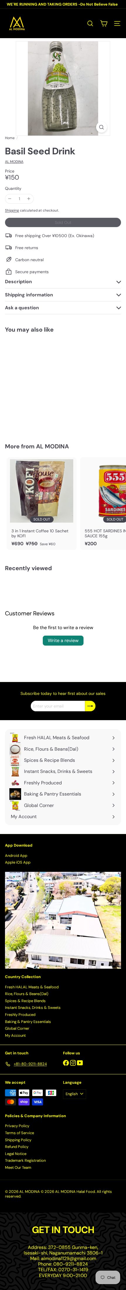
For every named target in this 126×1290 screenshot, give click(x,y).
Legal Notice (15, 1153)
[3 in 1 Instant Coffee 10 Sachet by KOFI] (41, 503)
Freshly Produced (20, 1014)
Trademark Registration (25, 1160)
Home (10, 138)
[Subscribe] (90, 706)
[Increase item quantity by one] (29, 199)
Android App (16, 855)
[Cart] (103, 23)
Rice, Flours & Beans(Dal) (26, 993)
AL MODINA (52, 446)
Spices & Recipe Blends (25, 1000)
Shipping (12, 210)
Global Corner (17, 1028)
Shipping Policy (18, 1139)
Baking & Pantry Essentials (28, 1021)
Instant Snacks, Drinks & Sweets (33, 1007)
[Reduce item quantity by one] (10, 199)
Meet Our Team (18, 1167)
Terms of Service (19, 1132)
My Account (15, 1035)
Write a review (63, 640)
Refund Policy (16, 1146)
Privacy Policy (17, 1125)
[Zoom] (101, 127)
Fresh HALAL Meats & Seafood (32, 987)
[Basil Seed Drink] (41, 384)
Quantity (13, 188)
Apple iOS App (17, 862)
